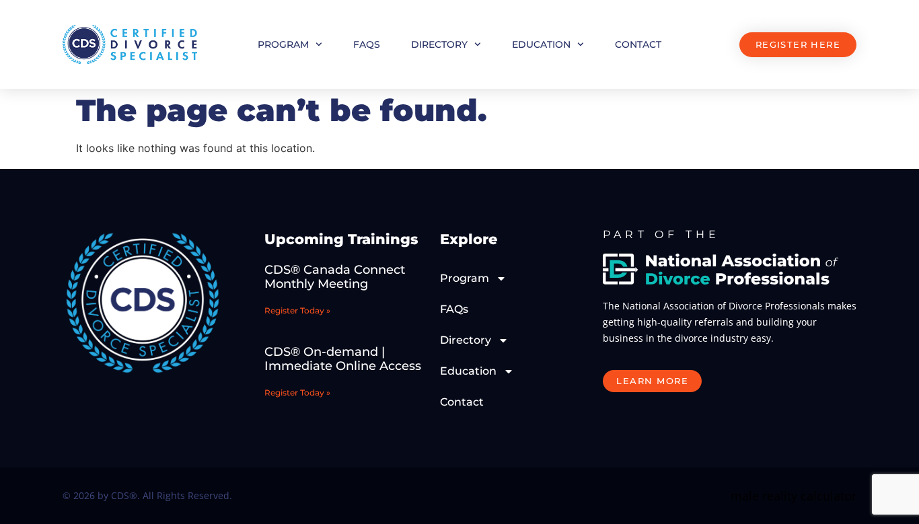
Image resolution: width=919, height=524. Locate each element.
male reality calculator (793, 496)
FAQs (366, 44)
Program (283, 44)
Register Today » (297, 310)
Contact (638, 44)
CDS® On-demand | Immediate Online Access (342, 359)
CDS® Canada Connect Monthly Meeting (334, 277)
